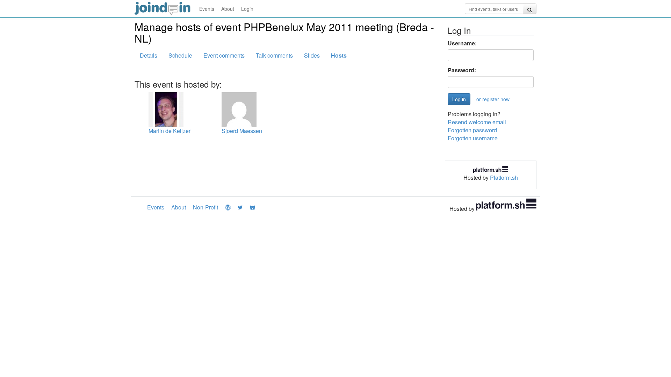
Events (206, 8)
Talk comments (274, 55)
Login (247, 8)
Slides (312, 55)
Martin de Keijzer (169, 131)
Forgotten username (473, 138)
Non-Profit (205, 207)
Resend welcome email (477, 122)
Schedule (180, 55)
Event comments (224, 55)
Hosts (339, 55)
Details (148, 55)
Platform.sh (504, 177)
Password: (462, 70)
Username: (462, 43)
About (227, 8)
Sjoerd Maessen (242, 131)
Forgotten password (472, 130)
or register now (493, 99)
